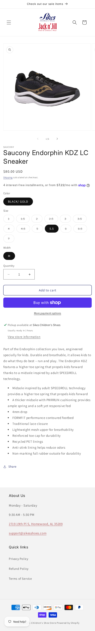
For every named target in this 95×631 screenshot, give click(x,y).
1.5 (25, 220)
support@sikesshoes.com (27, 533)
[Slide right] (57, 139)
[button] (9, 22)
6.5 (82, 229)
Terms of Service (20, 579)
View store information (24, 337)
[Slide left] (38, 139)
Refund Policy (18, 569)
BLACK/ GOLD (18, 202)
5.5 (51, 229)
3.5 (82, 220)
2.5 (53, 220)
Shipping (8, 177)
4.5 (25, 229)
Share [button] (12, 466)
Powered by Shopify (68, 622)
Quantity (8, 266)
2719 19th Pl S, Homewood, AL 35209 (36, 524)
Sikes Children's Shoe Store (40, 622)
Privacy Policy (18, 559)
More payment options (47, 313)
